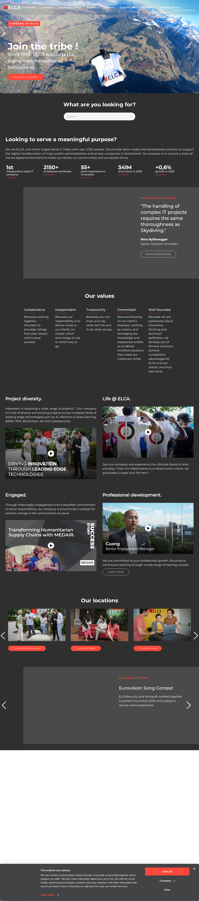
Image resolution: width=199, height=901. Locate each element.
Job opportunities (70, 7)
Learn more (116, 572)
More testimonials (158, 254)
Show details (48, 895)
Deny (167, 889)
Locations (47, 7)
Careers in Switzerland (27, 648)
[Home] (12, 7)
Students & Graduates (100, 7)
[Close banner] (194, 869)
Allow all (167, 871)
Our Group (28, 7)
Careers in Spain (86, 648)
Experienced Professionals (136, 7)
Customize (165, 880)
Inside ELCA (166, 7)
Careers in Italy (148, 648)
